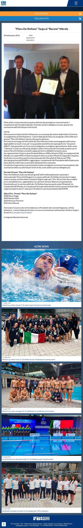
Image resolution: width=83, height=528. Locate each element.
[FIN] (35, 3)
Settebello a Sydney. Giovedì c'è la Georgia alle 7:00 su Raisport (25, 511)
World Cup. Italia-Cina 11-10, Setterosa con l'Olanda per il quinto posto (28, 359)
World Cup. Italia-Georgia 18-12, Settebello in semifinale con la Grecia (28, 411)
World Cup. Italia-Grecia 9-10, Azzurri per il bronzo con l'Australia (26, 305)
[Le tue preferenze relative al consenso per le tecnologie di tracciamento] (4, 524)
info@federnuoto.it (22, 525)
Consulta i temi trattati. (22, 212)
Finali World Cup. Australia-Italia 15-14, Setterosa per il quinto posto (27, 459)
